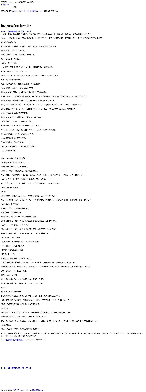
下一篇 (28, 31)
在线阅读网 (5, 4)
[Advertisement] (73, 16)
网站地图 (35, 390)
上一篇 (3, 31)
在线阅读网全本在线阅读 (14, 340)
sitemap (41, 390)
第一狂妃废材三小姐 (34, 11)
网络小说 (22, 11)
